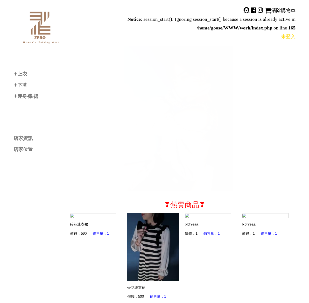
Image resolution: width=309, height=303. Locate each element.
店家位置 (23, 149)
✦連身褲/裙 (26, 96)
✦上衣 (20, 74)
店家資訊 (23, 138)
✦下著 (20, 85)
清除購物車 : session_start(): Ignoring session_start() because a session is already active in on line (211, 19)
